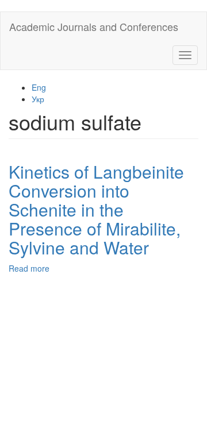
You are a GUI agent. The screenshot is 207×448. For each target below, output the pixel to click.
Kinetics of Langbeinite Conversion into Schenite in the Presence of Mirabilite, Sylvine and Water (96, 209)
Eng (39, 87)
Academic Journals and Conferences (93, 26)
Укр (38, 99)
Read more (29, 268)
